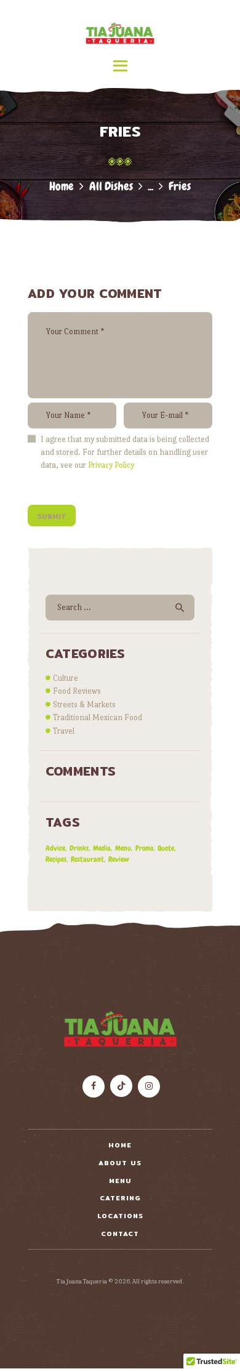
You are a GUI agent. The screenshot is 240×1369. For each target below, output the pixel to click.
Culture (65, 678)
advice (55, 848)
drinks (79, 848)
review (118, 859)
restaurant (87, 859)
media (102, 848)
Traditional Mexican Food (97, 717)
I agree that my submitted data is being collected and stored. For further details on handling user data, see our (125, 452)
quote (166, 848)
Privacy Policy (111, 465)
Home (61, 186)
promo (144, 848)
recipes (56, 859)
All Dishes (111, 186)
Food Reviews (77, 691)
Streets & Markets (84, 704)
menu (123, 848)
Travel (63, 731)
